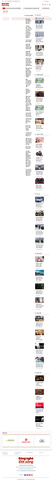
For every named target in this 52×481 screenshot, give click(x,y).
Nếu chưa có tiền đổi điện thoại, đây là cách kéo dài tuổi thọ (29, 141)
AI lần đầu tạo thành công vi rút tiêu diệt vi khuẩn (39, 352)
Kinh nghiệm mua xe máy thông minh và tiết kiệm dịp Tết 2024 (39, 146)
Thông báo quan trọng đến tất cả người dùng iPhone (40, 306)
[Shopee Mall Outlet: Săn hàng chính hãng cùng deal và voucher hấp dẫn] (39, 259)
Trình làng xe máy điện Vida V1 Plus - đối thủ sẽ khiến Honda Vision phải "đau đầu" (39, 173)
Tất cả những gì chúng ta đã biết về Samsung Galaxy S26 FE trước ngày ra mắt (40, 113)
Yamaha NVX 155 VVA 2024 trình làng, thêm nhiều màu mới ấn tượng (39, 159)
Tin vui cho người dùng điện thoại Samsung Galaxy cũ (28, 172)
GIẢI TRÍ (38, 313)
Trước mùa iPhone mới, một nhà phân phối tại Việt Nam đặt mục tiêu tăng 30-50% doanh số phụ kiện (39, 127)
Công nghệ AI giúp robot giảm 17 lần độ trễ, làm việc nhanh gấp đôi (39, 40)
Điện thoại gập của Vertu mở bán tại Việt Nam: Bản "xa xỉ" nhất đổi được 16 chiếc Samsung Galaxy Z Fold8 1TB (28, 103)
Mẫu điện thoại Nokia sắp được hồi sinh (28, 21)
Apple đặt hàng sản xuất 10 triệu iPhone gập (28, 46)
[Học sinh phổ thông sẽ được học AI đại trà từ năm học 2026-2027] (39, 21)
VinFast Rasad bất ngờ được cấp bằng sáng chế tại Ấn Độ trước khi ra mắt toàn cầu (39, 219)
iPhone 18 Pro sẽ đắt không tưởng (28, 128)
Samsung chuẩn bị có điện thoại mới (29, 8)
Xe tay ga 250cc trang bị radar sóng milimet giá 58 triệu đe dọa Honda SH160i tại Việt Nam (39, 246)
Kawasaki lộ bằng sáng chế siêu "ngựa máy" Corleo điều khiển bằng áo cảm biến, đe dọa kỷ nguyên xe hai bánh (39, 278)
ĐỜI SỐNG (39, 253)
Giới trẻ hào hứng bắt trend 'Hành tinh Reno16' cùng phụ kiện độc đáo (29, 62)
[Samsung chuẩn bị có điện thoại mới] (39, 80)
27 (16, 18)
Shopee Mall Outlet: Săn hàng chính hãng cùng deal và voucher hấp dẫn (39, 265)
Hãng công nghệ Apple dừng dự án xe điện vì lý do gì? (40, 186)
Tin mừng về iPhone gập (29, 41)
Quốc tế (38, 372)
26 (13, 18)
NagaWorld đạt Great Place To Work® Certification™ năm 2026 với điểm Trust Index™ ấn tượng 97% (39, 411)
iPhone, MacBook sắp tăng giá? (28, 91)
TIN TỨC (38, 15)
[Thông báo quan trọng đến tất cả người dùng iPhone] (39, 300)
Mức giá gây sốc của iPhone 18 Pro (28, 121)
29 (21, 18)
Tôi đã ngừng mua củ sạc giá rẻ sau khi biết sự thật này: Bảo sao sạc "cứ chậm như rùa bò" (39, 54)
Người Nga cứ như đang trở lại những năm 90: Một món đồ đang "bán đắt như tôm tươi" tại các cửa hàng (39, 324)
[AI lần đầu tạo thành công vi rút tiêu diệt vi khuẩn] (39, 346)
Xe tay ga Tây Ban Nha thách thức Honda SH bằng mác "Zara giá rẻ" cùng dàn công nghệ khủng (40, 232)
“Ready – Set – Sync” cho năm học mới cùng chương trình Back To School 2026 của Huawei (29, 32)
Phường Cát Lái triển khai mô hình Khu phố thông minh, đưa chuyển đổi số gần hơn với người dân (40, 365)
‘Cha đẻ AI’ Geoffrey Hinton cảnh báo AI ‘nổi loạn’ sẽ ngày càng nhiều (39, 338)
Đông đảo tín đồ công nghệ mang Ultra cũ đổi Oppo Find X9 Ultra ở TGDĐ (29, 72)
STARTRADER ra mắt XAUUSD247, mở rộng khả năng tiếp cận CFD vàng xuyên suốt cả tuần (39, 384)
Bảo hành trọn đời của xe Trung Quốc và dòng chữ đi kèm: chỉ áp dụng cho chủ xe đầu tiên (39, 205)
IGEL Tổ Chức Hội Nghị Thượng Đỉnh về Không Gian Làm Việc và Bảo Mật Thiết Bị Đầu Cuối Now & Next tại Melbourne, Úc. (40, 425)
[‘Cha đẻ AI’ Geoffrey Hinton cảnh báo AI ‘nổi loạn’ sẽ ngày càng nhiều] (39, 332)
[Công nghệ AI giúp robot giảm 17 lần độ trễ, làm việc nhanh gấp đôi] (39, 34)
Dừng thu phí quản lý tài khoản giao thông (39, 67)
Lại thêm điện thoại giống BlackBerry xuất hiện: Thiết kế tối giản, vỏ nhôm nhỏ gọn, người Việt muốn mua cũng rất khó (28, 159)
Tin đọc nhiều (29, 15)
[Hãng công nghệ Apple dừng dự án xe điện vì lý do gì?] (39, 181)
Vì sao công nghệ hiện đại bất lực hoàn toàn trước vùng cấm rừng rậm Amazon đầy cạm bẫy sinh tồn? (39, 292)
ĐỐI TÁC (5, 433)
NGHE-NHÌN (39, 134)
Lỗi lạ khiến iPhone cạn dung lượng (28, 114)
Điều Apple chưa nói (28, 147)
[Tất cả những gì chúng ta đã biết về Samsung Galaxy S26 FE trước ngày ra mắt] (39, 108)
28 (18, 18)
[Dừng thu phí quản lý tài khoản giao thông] (39, 62)
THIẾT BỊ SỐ (39, 74)
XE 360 (38, 194)
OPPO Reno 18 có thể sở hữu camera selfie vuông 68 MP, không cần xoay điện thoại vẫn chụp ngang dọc (40, 100)
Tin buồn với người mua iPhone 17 (29, 134)
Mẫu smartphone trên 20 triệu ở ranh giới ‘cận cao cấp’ (28, 83)
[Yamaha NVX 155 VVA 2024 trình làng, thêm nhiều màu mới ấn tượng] (39, 154)
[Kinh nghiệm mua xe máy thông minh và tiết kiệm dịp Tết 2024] (39, 140)
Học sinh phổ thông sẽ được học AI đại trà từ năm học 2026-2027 (39, 26)
